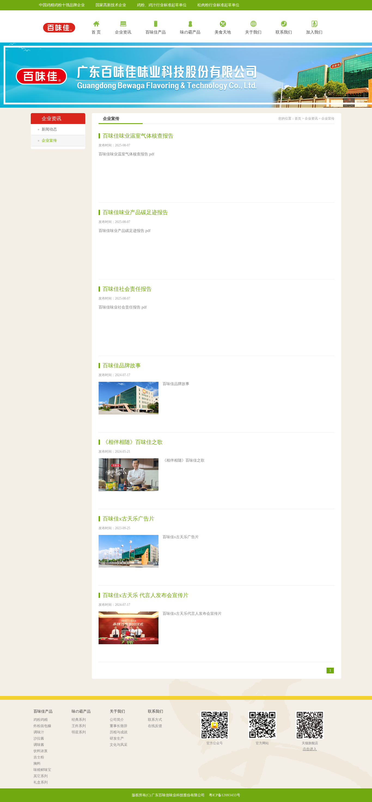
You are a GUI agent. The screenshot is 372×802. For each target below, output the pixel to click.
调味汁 (38, 732)
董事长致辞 (118, 726)
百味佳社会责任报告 (127, 289)
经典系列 (79, 720)
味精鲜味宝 (42, 770)
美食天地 (223, 32)
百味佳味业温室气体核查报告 (138, 136)
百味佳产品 (155, 32)
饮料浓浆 (40, 751)
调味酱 (38, 745)
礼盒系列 (40, 782)
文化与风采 (118, 745)
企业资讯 (123, 32)
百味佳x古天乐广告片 (128, 519)
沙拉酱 (38, 738)
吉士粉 (38, 757)
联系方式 (155, 720)
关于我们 (253, 32)
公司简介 (117, 720)
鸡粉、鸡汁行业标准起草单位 (162, 5)
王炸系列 (79, 726)
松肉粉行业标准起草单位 (218, 5)
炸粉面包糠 (42, 726)
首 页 (96, 32)
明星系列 (79, 732)
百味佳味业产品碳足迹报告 (135, 212)
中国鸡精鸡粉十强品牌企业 (62, 5)
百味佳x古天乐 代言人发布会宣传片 (145, 595)
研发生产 (117, 738)
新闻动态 (49, 129)
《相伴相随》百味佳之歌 (133, 442)
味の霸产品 (190, 32)
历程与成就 (118, 732)
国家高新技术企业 (111, 5)
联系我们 (284, 32)
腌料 (37, 763)
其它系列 (40, 776)
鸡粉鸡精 (40, 720)
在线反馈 (155, 726)
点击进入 (310, 749)
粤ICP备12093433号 (224, 795)
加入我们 (314, 32)
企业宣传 (49, 140)
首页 (298, 118)
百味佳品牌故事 (122, 365)
